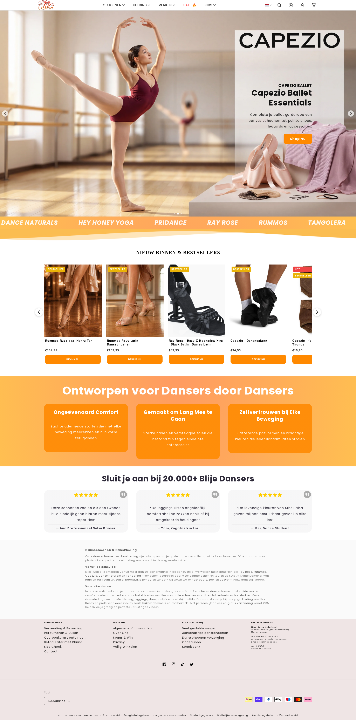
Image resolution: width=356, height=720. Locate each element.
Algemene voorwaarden (170, 715)
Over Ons (120, 633)
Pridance (141, 223)
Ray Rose (192, 223)
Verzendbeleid (288, 715)
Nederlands (56, 701)
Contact (51, 651)
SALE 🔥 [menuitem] (190, 5)
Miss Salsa (76, 715)
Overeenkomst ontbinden (65, 638)
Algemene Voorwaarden (132, 628)
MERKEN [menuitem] (165, 5)
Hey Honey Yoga (76, 223)
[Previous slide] (5, 113)
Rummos (243, 223)
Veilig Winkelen (125, 647)
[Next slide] (351, 113)
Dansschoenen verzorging (203, 638)
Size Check (53, 647)
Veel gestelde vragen (199, 628)
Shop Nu (298, 138)
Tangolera (297, 223)
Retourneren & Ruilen (61, 633)
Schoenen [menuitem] (112, 5)
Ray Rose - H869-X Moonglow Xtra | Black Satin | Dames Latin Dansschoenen (134, 343)
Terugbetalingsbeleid (137, 715)
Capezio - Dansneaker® (187, 341)
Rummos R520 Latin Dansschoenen (61, 342)
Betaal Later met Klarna (63, 642)
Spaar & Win (123, 638)
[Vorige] (39, 312)
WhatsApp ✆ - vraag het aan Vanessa (269, 639)
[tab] (174, 213)
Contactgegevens (201, 715)
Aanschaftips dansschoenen (205, 633)
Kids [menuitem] (208, 5)
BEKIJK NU (73, 359)
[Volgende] (317, 312)
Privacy (119, 642)
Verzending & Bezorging (63, 628)
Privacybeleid (111, 715)
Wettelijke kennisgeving (232, 715)
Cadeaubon (191, 642)
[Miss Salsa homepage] (46, 5)
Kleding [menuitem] (140, 5)
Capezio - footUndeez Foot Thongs (252, 342)
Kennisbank (191, 647)
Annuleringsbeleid (263, 715)
